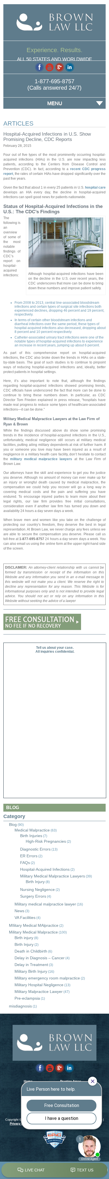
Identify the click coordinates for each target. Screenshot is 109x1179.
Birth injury (24, 937)
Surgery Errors (33, 896)
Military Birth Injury (31, 971)
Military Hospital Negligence (39, 985)
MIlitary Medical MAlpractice (33, 925)
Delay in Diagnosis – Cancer (40, 958)
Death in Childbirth (31, 951)
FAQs (25, 862)
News (19, 911)
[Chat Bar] (54, 1170)
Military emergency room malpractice (47, 978)
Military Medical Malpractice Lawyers (52, 876)
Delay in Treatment (31, 964)
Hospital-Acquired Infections (45, 869)
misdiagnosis (20, 1006)
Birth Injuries (31, 835)
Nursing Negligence (37, 889)
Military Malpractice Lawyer (39, 991)
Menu (54, 103)
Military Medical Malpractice (33, 932)
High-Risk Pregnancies (46, 841)
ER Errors (28, 856)
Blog (13, 824)
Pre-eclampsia (27, 998)
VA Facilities (25, 917)
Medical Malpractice (32, 830)
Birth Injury (35, 881)
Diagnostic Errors (35, 849)
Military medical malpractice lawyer (45, 904)
